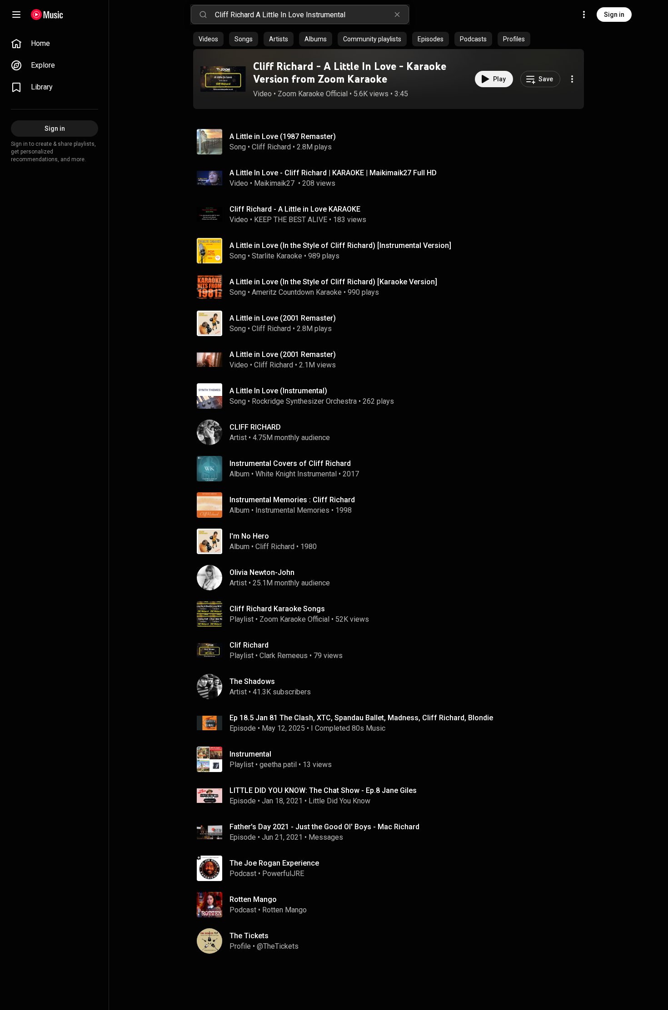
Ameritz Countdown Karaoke (297, 292)
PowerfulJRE (283, 873)
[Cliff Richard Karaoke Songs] (392, 614)
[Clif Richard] (392, 650)
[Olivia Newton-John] (392, 577)
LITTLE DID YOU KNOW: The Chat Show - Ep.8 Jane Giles (323, 790)
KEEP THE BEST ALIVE (290, 219)
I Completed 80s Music (348, 728)
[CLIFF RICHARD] (392, 432)
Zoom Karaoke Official (313, 93)
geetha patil (278, 764)
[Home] (47, 14)
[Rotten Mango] (392, 904)
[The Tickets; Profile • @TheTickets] (392, 941)
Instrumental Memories (292, 510)
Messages (326, 837)
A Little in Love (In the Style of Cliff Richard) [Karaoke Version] (333, 281)
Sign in (614, 14)
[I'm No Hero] (392, 541)
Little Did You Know (339, 801)
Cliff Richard (271, 147)
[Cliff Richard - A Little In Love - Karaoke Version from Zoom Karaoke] (223, 79)
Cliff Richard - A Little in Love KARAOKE (294, 209)
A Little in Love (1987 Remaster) (282, 136)
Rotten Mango (284, 910)
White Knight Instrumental (296, 474)
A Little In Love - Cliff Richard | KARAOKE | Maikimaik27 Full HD (333, 172)
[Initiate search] (203, 14)
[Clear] (397, 14)
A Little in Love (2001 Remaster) (282, 318)
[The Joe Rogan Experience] (392, 868)
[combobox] (312, 14)
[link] (54, 43)
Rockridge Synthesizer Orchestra (304, 401)
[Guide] (16, 14)
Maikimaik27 (275, 183)
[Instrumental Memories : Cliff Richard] (392, 505)
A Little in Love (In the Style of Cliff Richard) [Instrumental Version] (340, 245)
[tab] (208, 39)
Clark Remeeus (283, 655)
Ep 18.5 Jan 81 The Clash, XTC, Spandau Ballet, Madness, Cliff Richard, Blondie (361, 717)
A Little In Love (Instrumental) (278, 390)
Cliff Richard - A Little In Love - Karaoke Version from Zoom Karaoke (349, 72)
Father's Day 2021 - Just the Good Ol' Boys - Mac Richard (324, 826)
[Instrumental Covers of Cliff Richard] (392, 469)
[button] (223, 79)
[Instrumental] (392, 759)
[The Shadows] (392, 686)
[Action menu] (572, 79)
